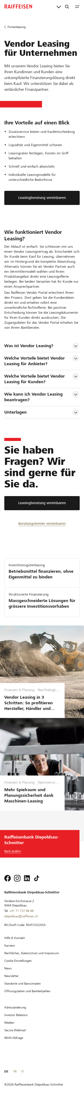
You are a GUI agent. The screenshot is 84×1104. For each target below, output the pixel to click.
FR (15, 1071)
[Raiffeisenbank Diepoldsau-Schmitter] (18, 6)
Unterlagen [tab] (15, 412)
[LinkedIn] (27, 878)
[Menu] (77, 6)
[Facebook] (7, 878)
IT (22, 1071)
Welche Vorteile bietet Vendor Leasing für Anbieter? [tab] (35, 361)
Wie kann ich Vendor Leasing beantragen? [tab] (34, 397)
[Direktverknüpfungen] (58, 6)
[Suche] (67, 6)
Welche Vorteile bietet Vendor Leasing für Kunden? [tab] (35, 379)
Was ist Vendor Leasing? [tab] (28, 345)
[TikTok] (36, 878)
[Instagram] (17, 878)
